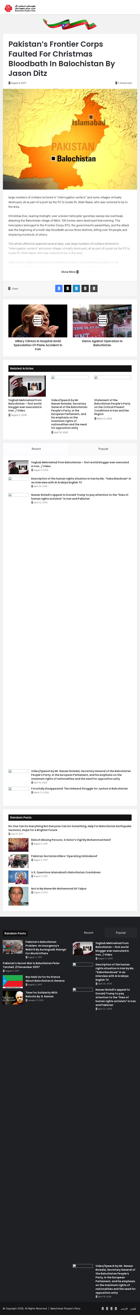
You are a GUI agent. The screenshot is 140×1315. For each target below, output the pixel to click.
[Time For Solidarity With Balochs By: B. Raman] (13, 997)
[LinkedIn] (76, 288)
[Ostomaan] (20, 8)
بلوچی (133, 1308)
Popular (103, 448)
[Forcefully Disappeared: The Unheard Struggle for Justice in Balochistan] (18, 793)
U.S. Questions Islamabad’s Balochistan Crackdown (66, 872)
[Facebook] (59, 288)
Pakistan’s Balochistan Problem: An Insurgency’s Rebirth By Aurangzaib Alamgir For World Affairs (46, 947)
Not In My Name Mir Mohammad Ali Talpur (59, 888)
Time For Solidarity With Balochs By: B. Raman (41, 994)
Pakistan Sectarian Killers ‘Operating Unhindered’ (64, 856)
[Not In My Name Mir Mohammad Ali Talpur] (18, 896)
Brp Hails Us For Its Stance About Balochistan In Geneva (45, 979)
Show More (68, 271)
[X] (67, 288)
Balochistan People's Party (65, 1308)
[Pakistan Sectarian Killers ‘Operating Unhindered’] (18, 861)
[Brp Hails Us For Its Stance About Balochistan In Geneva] (13, 981)
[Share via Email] (85, 288)
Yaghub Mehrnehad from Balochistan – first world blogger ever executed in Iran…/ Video (25, 405)
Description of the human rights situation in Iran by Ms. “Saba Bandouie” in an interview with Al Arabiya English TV (81, 480)
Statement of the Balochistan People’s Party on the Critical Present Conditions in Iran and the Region (112, 407)
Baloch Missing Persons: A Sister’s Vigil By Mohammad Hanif (71, 840)
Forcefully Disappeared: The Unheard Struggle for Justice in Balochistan (79, 788)
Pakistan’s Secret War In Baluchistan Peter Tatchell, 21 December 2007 (31, 965)
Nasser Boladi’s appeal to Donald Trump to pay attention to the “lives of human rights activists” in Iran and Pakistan (79, 496)
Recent (36, 448)
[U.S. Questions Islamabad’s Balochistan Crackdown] (18, 877)
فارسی (124, 1308)
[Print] (94, 288)
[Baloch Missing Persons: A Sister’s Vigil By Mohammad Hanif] (18, 845)
